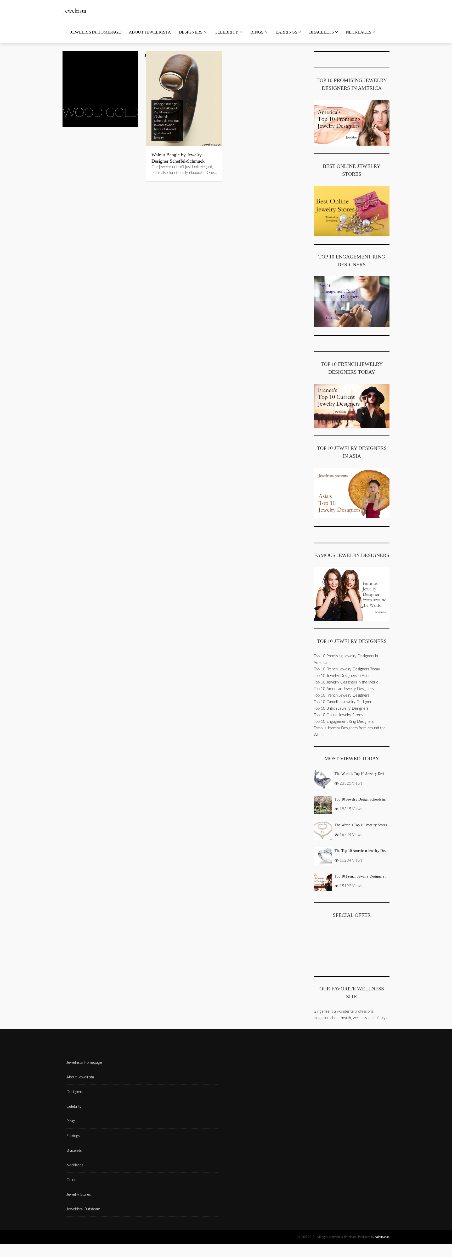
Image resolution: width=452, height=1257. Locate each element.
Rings (256, 32)
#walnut (173, 120)
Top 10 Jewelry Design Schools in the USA (367, 799)
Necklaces (358, 32)
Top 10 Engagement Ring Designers (344, 722)
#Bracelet (172, 108)
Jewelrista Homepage (95, 32)
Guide (71, 1180)
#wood (159, 124)
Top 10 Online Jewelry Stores (338, 715)
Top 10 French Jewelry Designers (341, 695)
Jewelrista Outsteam (83, 1209)
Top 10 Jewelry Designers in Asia (341, 676)
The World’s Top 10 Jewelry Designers (363, 774)
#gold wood (162, 112)
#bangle (159, 104)
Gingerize (322, 1011)
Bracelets (321, 32)
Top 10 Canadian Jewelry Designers (343, 702)
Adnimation (382, 1237)
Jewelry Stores (78, 1195)
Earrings (286, 32)
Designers (190, 32)
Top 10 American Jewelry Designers (344, 689)
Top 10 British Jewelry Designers (341, 708)
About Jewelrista (150, 32)
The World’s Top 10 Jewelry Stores (361, 825)
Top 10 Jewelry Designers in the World (346, 682)
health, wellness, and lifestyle (364, 1018)
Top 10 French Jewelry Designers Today (347, 669)
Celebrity (226, 32)
